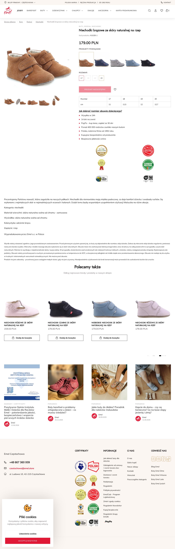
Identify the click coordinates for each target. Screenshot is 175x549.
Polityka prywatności (111, 490)
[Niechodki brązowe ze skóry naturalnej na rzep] (86, 59)
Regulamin (107, 486)
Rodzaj (29, 22)
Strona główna (10, 22)
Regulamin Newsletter (112, 505)
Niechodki (39, 22)
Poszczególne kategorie (137, 479)
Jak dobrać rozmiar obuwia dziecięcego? (100, 111)
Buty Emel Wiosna (158, 475)
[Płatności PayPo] (113, 522)
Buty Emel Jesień (158, 483)
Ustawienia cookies (27, 533)
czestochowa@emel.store (21, 468)
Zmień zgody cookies (111, 501)
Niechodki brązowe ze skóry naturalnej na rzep (65, 22)
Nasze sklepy (132, 467)
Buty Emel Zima (157, 471)
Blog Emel (155, 466)
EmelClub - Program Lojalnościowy (111, 495)
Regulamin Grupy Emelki (110, 515)
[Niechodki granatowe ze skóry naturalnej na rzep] (101, 59)
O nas (129, 458)
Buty (21, 22)
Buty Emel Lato (157, 479)
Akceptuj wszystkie (27, 541)
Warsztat (131, 475)
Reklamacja (108, 482)
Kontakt (167, 2)
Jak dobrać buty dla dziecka (111, 459)
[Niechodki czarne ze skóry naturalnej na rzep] (148, 59)
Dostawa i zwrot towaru (110, 476)
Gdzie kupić (132, 462)
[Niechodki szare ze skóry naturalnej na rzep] (117, 59)
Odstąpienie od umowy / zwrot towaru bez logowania (112, 468)
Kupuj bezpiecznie (110, 510)
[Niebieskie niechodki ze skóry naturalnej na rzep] (132, 59)
